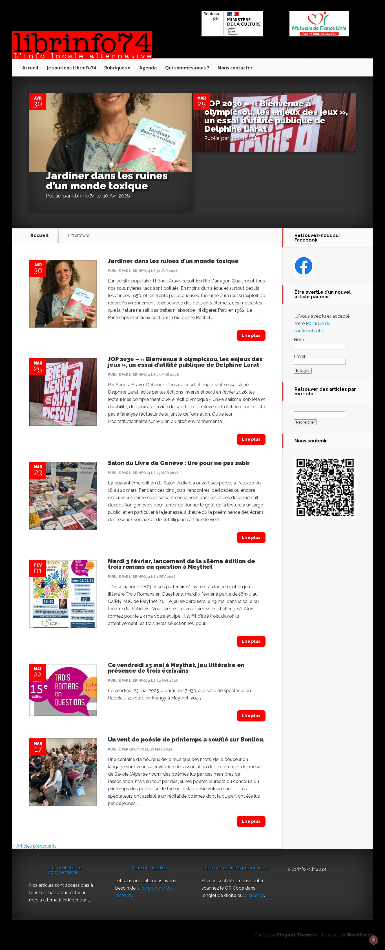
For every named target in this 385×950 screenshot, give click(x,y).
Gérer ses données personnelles (235, 867)
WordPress (360, 935)
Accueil (30, 68)
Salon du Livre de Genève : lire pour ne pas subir (179, 463)
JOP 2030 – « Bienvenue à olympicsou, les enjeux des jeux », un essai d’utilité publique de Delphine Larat (276, 116)
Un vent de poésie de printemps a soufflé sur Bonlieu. (186, 739)
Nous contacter (235, 68)
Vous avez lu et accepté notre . (321, 323)
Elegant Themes (296, 935)
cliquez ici (254, 895)
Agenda (148, 68)
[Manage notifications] (373, 939)
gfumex (136, 749)
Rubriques (115, 68)
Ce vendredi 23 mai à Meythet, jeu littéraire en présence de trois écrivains (176, 668)
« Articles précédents (34, 846)
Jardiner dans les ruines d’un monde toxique (107, 181)
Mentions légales (149, 867)
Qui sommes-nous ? (187, 68)
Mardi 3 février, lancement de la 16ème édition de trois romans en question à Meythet (181, 564)
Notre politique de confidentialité (63, 870)
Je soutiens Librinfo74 (71, 68)
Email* (300, 356)
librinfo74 (83, 196)
